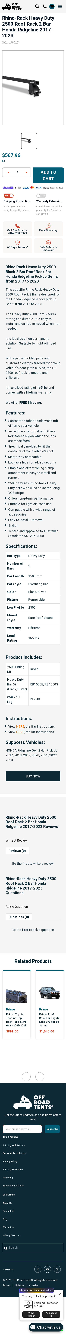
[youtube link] (47, 1269)
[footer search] (6, 1248)
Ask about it (51, 1314)
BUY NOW (33, 776)
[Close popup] (60, 1293)
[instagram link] (57, 1269)
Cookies (34, 1285)
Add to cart (48, 175)
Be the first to (33, 863)
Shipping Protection (46, 1302)
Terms (6, 1285)
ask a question (43, 930)
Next (39, 1076)
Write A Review (17, 840)
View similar (31, 1314)
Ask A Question (17, 907)
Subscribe (52, 1129)
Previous (26, 1076)
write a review (43, 863)
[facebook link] (37, 1269)
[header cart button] (52, 6)
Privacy (19, 1285)
